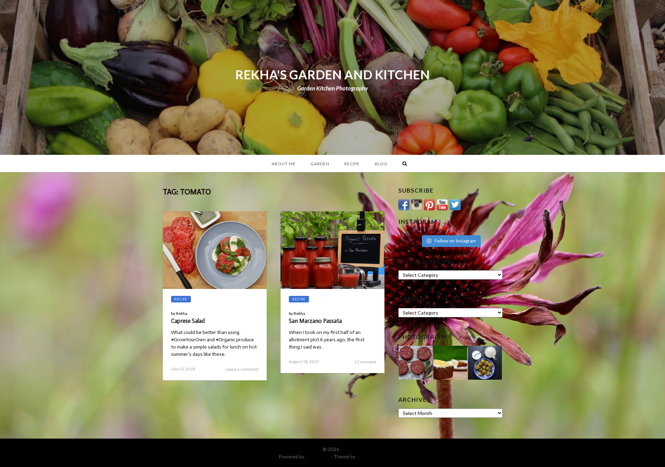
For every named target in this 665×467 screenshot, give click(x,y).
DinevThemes (371, 456)
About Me (284, 163)
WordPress (317, 456)
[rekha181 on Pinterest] (429, 204)
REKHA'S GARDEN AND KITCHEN (332, 74)
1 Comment (365, 361)
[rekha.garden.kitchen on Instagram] (416, 204)
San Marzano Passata (315, 320)
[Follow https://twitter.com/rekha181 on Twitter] (455, 204)
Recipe (352, 163)
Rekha (181, 313)
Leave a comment (241, 369)
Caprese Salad (188, 320)
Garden (320, 163)
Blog (381, 163)
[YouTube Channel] (442, 204)
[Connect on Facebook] (403, 204)
